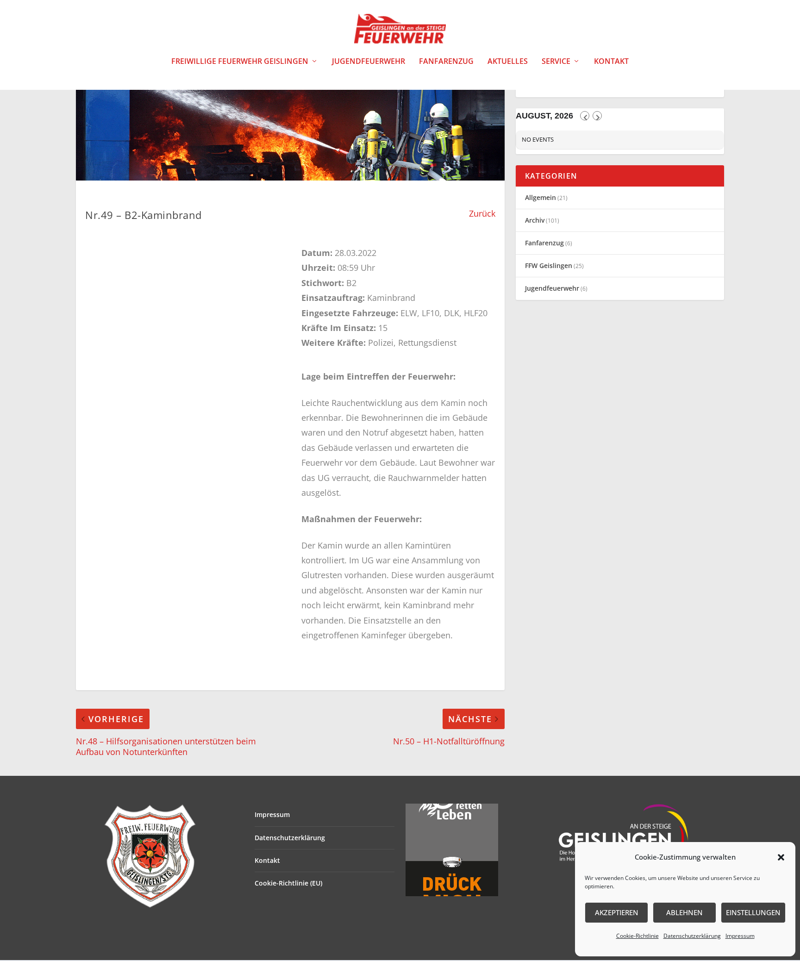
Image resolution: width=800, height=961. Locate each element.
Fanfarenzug (446, 61)
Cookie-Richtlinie (637, 936)
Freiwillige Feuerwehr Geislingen (239, 61)
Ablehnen (684, 912)
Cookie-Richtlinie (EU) (288, 883)
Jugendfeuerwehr (368, 61)
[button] (781, 857)
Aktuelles (508, 61)
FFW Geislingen (548, 265)
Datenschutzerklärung (692, 936)
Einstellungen (753, 912)
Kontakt (611, 61)
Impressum (740, 936)
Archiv (534, 220)
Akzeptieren (616, 912)
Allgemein (540, 197)
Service (556, 61)
